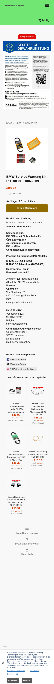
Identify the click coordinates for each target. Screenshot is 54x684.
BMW (18, 123)
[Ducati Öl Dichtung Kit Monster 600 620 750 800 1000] (38, 439)
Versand (16, 193)
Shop (9, 123)
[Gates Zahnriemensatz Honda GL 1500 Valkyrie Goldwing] (16, 391)
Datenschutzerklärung (16, 671)
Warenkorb (27, 554)
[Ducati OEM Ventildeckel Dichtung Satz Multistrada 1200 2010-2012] (38, 391)
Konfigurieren (12, 674)
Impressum (34, 671)
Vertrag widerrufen (27, 37)
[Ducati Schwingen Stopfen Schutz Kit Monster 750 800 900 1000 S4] (16, 484)
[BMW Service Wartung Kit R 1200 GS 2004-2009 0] (27, 149)
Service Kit (31, 123)
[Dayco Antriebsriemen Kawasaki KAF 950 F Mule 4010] (16, 439)
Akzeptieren (13, 680)
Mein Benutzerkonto (27, 533)
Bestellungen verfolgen (27, 543)
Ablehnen (27, 680)
